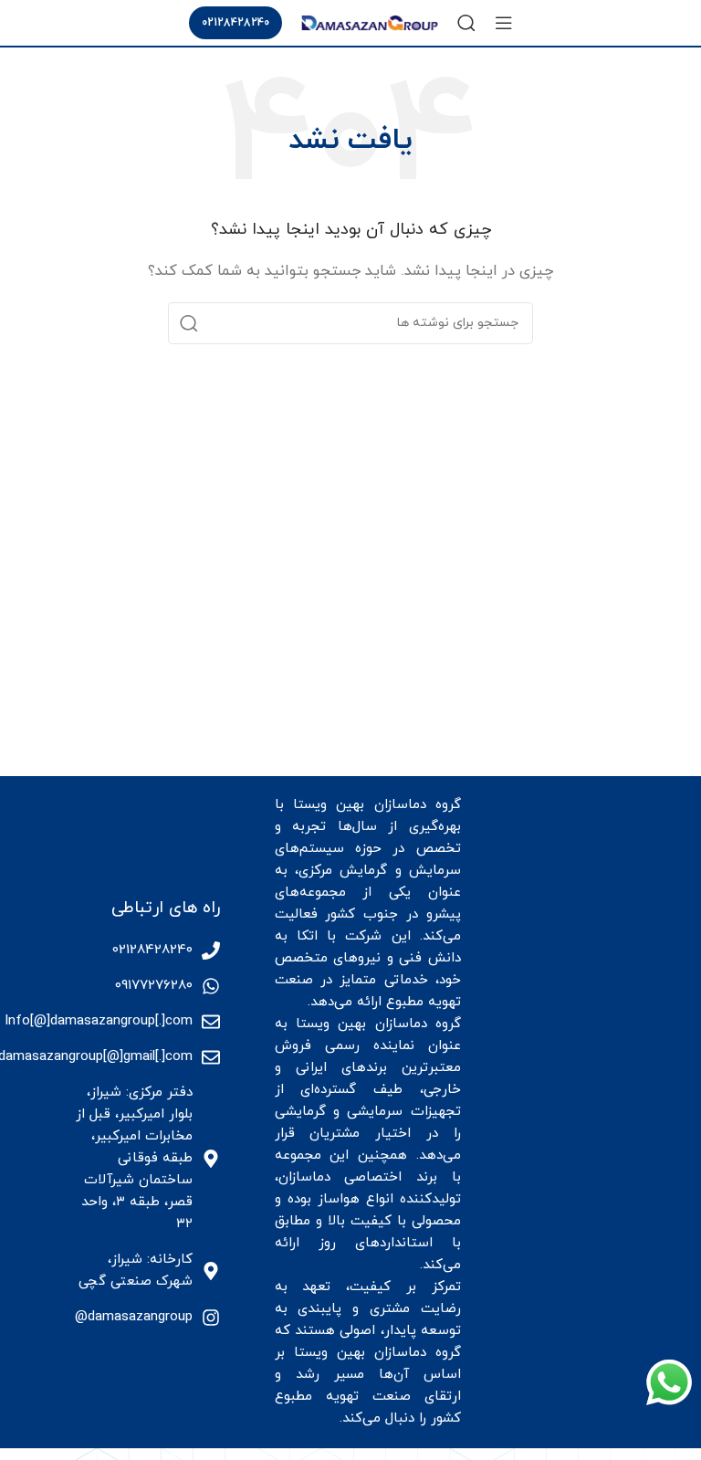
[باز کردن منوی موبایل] (504, 23)
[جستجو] (466, 23)
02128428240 (235, 23)
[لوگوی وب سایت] (369, 21)
